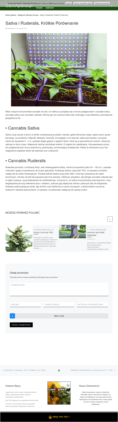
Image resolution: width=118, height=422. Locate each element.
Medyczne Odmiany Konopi (28, 15)
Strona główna (10, 15)
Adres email (52, 304)
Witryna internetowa (90, 304)
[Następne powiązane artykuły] (110, 219)
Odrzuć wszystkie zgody (83, 3)
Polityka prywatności (102, 3)
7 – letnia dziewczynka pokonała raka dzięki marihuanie (96, 232)
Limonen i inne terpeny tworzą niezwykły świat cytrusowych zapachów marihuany (20, 405)
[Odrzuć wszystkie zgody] (115, 3)
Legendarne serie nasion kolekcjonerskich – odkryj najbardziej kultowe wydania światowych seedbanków (21, 394)
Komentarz (18, 285)
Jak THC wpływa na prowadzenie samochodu (21, 400)
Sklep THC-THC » (61, 417)
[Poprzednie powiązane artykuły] (104, 219)
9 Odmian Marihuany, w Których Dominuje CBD (43, 231)
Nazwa (15, 304)
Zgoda (69, 3)
